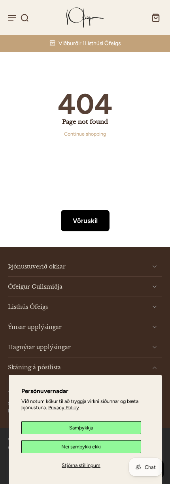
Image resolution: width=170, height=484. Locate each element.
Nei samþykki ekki (81, 447)
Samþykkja (81, 428)
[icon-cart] (153, 17)
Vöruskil (85, 221)
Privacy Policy (63, 407)
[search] (24, 17)
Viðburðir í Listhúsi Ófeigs (90, 43)
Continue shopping (85, 134)
